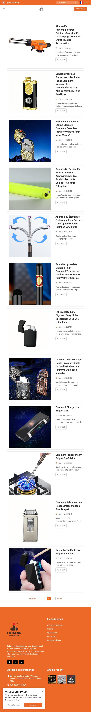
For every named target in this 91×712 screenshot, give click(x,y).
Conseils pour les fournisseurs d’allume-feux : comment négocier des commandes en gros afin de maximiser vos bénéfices (68, 84)
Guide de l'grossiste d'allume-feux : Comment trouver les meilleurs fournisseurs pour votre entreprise (67, 271)
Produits (50, 629)
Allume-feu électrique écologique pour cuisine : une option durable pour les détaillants (68, 221)
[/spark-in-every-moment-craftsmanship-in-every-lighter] (71, 679)
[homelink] (41, 9)
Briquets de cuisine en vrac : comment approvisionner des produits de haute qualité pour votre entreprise (67, 178)
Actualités (51, 636)
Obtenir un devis (80, 9)
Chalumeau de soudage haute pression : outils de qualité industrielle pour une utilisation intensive (68, 366)
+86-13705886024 (18, 685)
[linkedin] (21, 662)
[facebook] (9, 662)
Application (52, 632)
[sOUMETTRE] (76, 2)
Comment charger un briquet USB (67, 409)
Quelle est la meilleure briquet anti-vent (67, 552)
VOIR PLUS (61, 60)
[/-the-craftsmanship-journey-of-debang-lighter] (61, 679)
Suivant (59, 598)
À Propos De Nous (55, 625)
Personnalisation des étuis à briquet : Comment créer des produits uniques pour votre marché (67, 128)
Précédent (32, 598)
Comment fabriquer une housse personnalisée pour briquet (68, 506)
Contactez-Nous (54, 640)
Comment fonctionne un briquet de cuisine (68, 456)
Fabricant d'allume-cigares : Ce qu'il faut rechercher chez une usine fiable (67, 317)
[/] (14, 629)
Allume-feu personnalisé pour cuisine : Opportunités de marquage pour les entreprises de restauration (67, 35)
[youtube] (15, 662)
